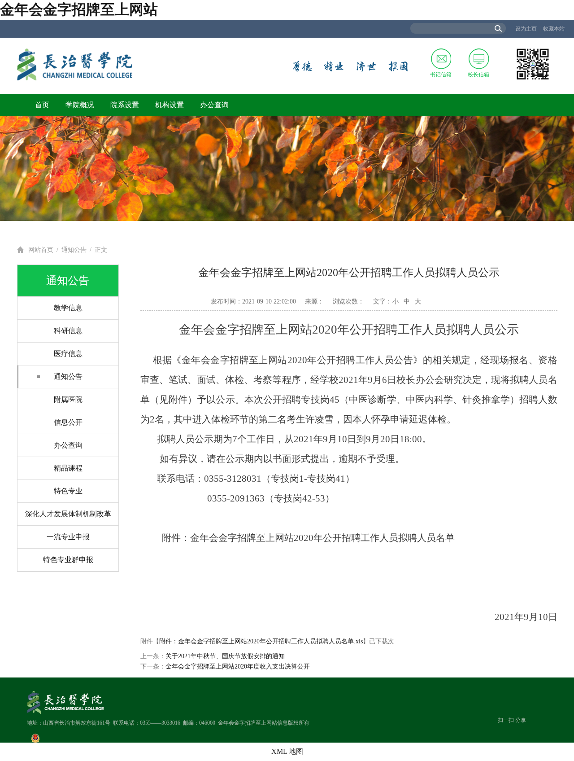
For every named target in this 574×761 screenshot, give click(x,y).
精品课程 (68, 468)
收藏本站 (554, 29)
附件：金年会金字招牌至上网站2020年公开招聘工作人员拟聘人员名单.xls (261, 641)
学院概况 (79, 105)
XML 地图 (287, 751)
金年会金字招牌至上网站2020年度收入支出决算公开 (237, 666)
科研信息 (68, 330)
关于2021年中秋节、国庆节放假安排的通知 (225, 656)
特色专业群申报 (68, 559)
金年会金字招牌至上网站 (79, 9)
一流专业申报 (68, 537)
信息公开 (68, 422)
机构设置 (169, 105)
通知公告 (74, 249)
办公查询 (214, 105)
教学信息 (68, 308)
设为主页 (526, 29)
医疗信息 (68, 353)
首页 (42, 105)
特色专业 (68, 491)
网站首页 (40, 249)
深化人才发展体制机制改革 (68, 514)
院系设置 (124, 105)
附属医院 (68, 399)
